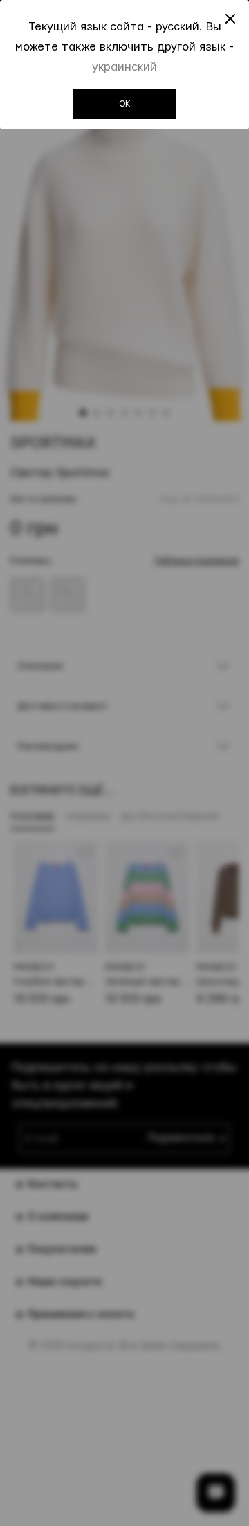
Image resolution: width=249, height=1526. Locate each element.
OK (125, 104)
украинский (124, 67)
